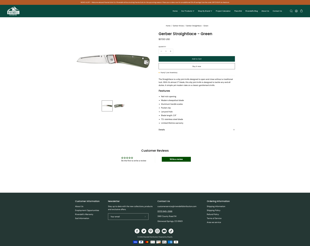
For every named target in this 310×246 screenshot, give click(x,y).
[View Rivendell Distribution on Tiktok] (171, 231)
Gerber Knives (178, 26)
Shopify (169, 237)
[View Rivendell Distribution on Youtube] (164, 231)
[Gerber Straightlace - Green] (107, 105)
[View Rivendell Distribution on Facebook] (137, 231)
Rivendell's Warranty (84, 214)
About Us (79, 206)
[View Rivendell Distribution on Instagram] (157, 231)
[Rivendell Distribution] (13, 11)
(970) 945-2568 (164, 211)
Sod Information (82, 218)
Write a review (176, 159)
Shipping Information (216, 206)
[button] (291, 11)
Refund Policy (213, 214)
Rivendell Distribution (150, 237)
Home (168, 26)
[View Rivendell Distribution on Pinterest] (150, 231)
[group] (155, 2)
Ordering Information (218, 201)
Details (162, 129)
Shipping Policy (213, 210)
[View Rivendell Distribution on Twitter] (143, 231)
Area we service (214, 222)
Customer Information (87, 201)
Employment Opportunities (87, 210)
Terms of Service (214, 218)
